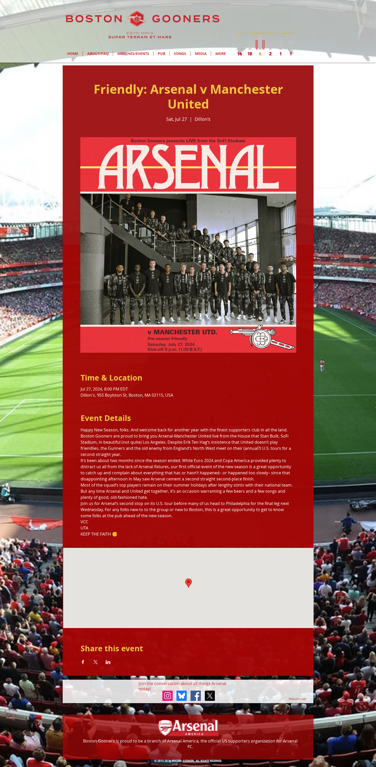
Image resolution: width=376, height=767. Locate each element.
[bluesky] (181, 696)
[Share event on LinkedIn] (108, 662)
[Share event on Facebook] (83, 662)
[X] (210, 696)
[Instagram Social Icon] (167, 696)
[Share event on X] (95, 662)
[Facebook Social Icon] (196, 696)
